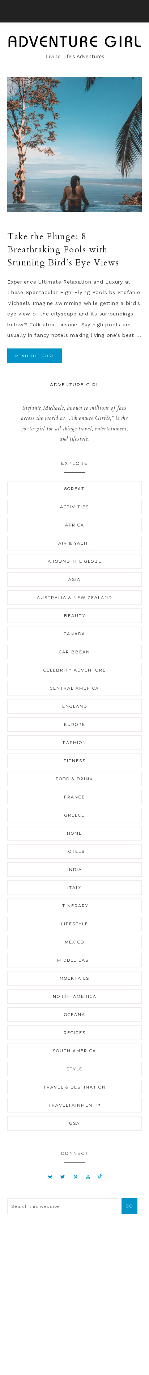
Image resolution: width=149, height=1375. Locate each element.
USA (74, 1123)
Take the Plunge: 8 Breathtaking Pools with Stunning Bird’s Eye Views (63, 250)
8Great (74, 488)
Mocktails (74, 978)
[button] (74, 11)
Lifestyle (74, 923)
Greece (74, 815)
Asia (74, 579)
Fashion (74, 742)
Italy (74, 887)
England (74, 706)
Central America (74, 688)
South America (74, 1050)
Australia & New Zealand (74, 597)
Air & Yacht (74, 543)
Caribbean (74, 652)
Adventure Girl (74, 47)
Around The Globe (75, 561)
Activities (74, 506)
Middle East (74, 960)
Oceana (74, 1014)
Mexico (74, 942)
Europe (74, 724)
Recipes (75, 1032)
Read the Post (34, 356)
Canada (74, 633)
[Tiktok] (99, 1177)
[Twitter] (62, 1177)
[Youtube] (88, 1177)
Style (74, 1068)
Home (74, 833)
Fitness (75, 760)
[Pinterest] (75, 1177)
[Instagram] (50, 1177)
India (74, 869)
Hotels (74, 851)
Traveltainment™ (74, 1105)
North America (75, 996)
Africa (74, 525)
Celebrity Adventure (74, 670)
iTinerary (74, 905)
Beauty (74, 615)
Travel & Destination (74, 1087)
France (74, 797)
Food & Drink (74, 778)
